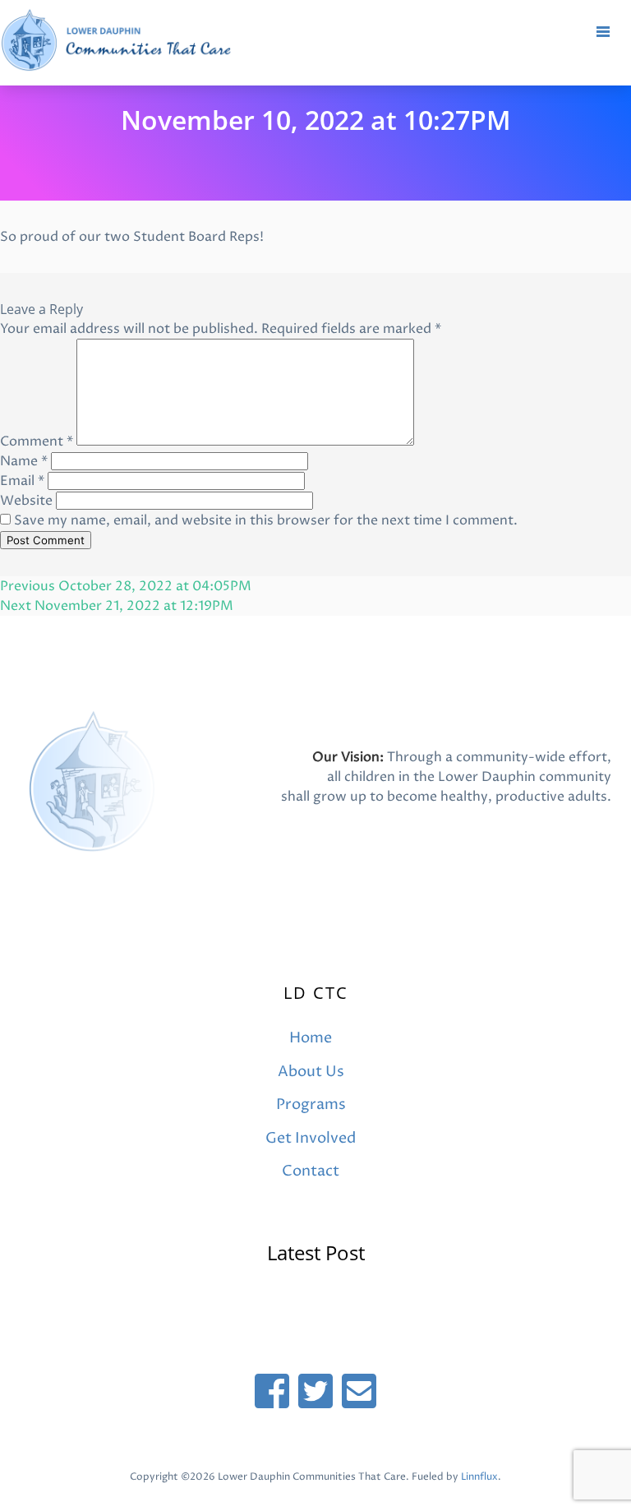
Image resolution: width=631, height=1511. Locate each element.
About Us (311, 1071)
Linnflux (479, 1477)
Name (24, 461)
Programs (311, 1104)
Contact (310, 1171)
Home (310, 1038)
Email (22, 481)
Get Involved (310, 1138)
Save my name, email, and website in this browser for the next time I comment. (266, 520)
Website (26, 501)
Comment (36, 441)
